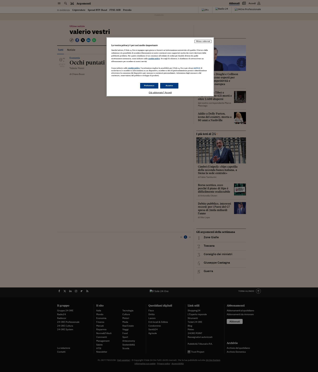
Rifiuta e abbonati (203, 41)
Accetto (169, 86)
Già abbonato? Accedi (160, 92)
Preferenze (149, 86)
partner (197, 68)
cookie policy (154, 59)
